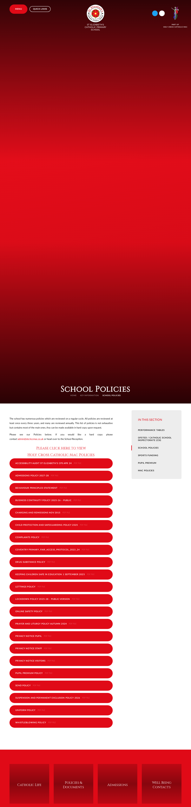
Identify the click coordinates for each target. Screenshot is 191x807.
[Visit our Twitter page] (155, 13)
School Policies (111, 395)
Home (73, 395)
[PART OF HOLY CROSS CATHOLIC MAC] (175, 13)
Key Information (89, 395)
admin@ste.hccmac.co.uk (30, 439)
